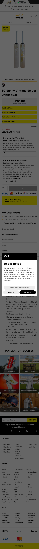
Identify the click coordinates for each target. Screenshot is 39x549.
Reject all (11, 292)
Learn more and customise (19, 287)
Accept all (27, 292)
